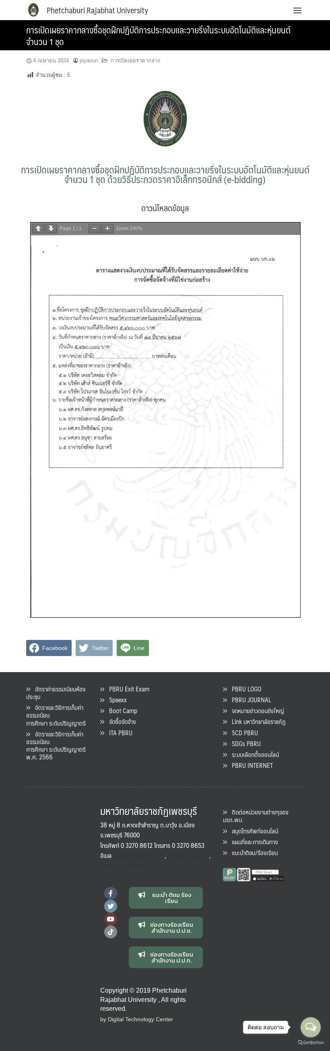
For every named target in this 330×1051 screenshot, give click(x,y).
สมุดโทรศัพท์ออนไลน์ (252, 830)
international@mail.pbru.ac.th (136, 865)
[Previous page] (38, 228)
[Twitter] (110, 906)
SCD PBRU (242, 732)
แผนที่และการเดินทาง (252, 841)
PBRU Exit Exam (126, 688)
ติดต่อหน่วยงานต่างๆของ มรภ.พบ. (256, 815)
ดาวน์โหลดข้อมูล (165, 208)
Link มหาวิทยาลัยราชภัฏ (256, 721)
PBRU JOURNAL (249, 699)
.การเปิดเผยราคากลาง (134, 61)
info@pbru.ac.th (188, 855)
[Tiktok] (110, 932)
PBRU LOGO (244, 688)
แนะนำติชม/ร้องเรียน (252, 852)
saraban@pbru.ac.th (140, 855)
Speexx (115, 699)
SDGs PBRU (244, 743)
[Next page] (51, 228)
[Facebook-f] (110, 893)
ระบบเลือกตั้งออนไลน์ (253, 754)
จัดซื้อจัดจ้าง (120, 721)
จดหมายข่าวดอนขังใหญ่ (255, 710)
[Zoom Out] (95, 228)
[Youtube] (110, 919)
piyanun (89, 61)
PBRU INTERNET (250, 765)
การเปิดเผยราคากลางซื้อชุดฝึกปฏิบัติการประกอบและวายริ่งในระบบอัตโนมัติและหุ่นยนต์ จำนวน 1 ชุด (158, 35)
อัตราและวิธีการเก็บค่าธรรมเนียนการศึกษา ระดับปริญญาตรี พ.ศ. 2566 (56, 745)
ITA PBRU (118, 732)
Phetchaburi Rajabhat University (97, 10)
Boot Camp (120, 710)
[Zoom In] (107, 228)
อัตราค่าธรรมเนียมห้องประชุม (56, 692)
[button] (166, 898)
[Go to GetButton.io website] (311, 1042)
